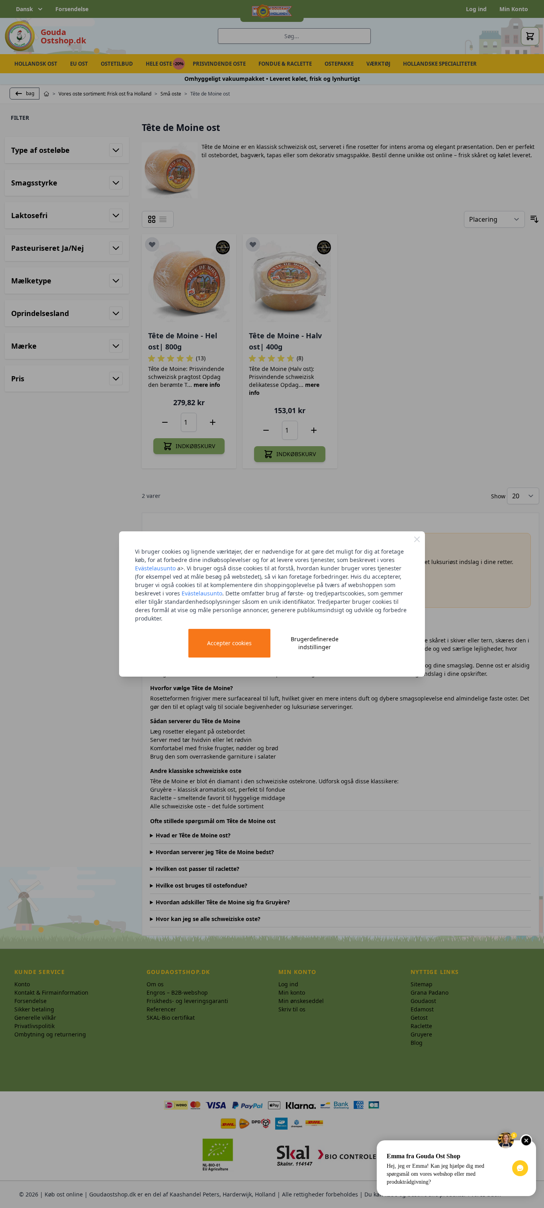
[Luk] (417, 539)
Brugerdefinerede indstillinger (315, 643)
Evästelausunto (155, 568)
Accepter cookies (229, 643)
